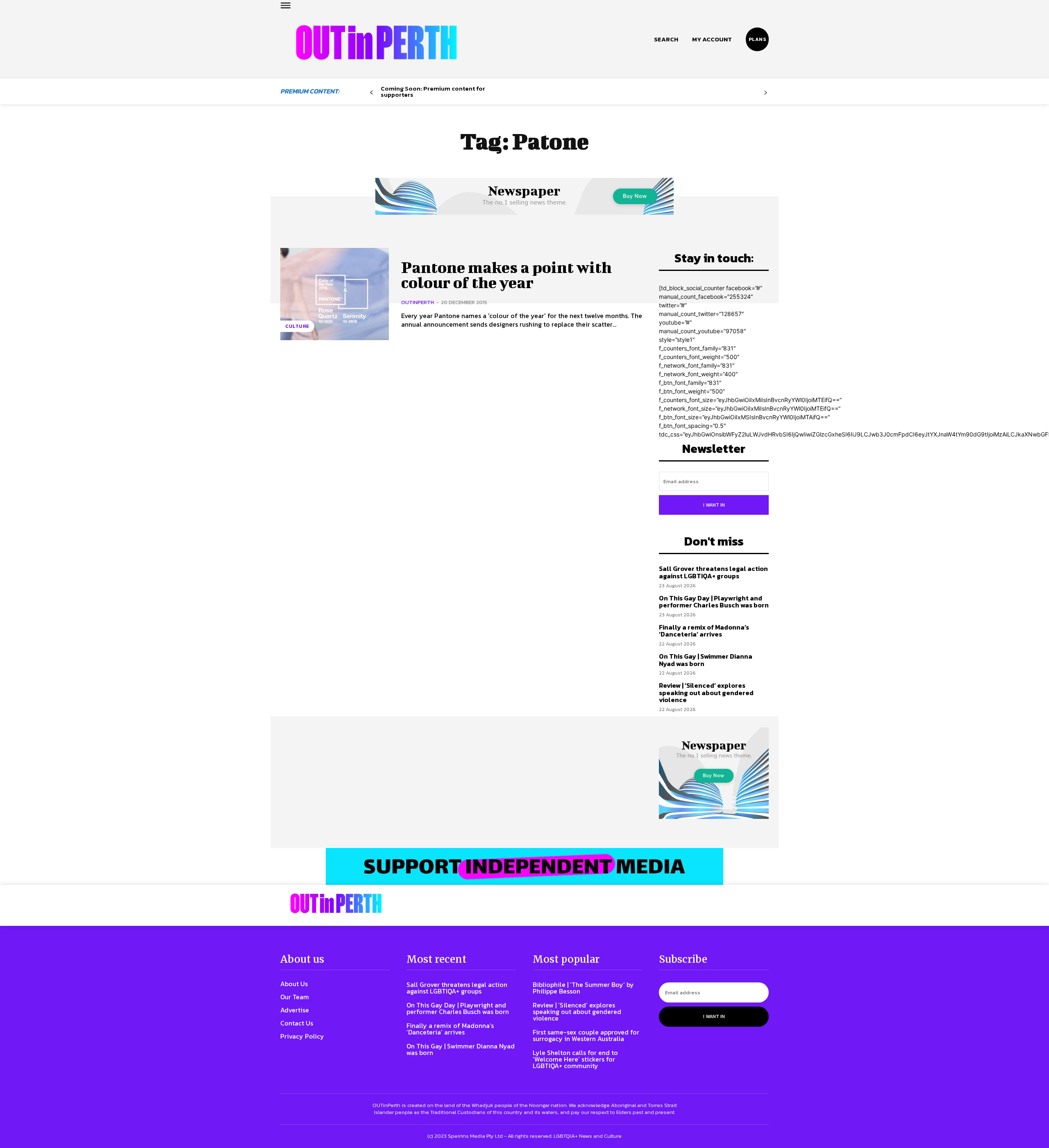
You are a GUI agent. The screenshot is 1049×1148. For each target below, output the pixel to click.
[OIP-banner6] (524, 866)
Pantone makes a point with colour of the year (506, 275)
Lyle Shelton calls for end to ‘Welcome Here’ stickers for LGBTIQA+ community (575, 1059)
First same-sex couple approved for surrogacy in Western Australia (586, 1035)
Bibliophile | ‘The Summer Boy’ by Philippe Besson (583, 988)
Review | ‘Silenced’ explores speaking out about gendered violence (706, 692)
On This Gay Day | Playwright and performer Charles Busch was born (714, 601)
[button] (666, 39)
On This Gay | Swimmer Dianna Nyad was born (705, 659)
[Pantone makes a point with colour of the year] (334, 294)
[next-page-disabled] (766, 93)
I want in (714, 505)
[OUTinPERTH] (376, 42)
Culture (297, 326)
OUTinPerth (417, 302)
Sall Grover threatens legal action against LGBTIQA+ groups (713, 572)
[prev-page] (371, 93)
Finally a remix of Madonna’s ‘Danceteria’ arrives (704, 630)
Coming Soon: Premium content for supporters (433, 91)
